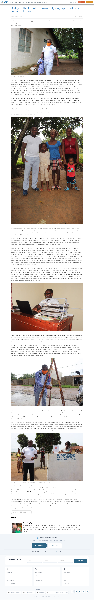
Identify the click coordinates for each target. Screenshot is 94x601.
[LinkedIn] (87, 591)
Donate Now (40, 545)
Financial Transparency (11, 583)
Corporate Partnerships (39, 577)
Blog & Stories (66, 577)
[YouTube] (79, 591)
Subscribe (80, 560)
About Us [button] (33, 2)
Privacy (52, 596)
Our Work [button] (27, 2)
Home (16, 512)
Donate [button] (11, 2)
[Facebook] (72, 591)
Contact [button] (39, 2)
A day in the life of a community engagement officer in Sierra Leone (47, 9)
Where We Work (10, 577)
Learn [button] (15, 2)
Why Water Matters (10, 580)
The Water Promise (10, 575)
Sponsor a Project (54, 545)
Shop (65, 580)
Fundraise (90, 2)
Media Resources (67, 572)
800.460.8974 (35, 551)
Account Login (66, 583)
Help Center (60, 551)
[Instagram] (75, 591)
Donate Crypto (38, 583)
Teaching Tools (66, 575)
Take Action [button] (21, 2)
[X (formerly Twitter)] (83, 591)
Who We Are (9, 572)
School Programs (38, 580)
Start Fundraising (38, 572)
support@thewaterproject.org (48, 551)
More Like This (26, 512)
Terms (55, 596)
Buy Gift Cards (38, 575)
